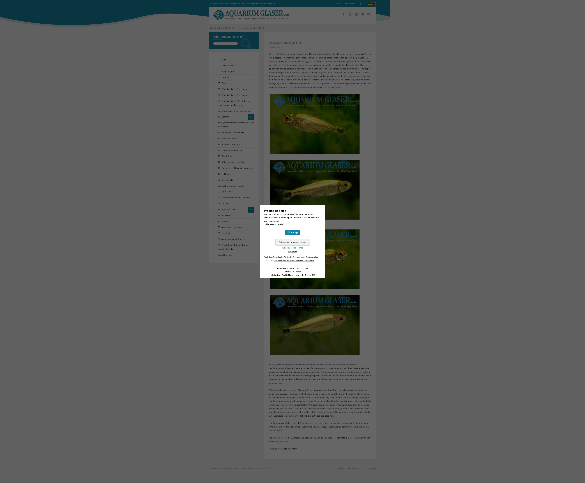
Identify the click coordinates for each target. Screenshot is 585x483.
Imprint (298, 272)
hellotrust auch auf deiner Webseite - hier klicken (294, 260)
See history (292, 251)
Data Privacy (289, 272)
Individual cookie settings (292, 248)
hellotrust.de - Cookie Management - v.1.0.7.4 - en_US (292, 275)
